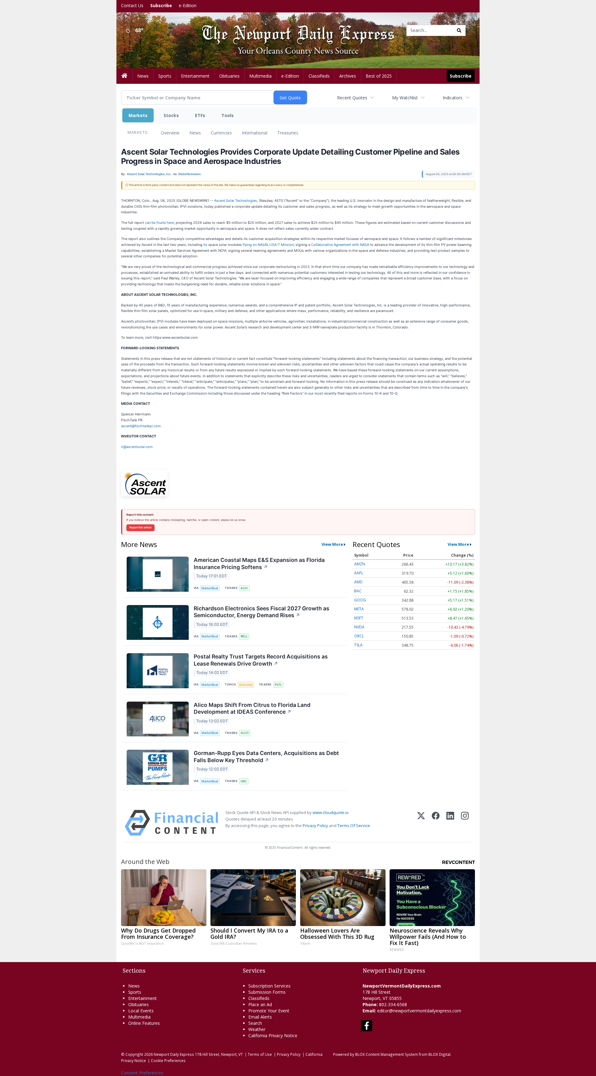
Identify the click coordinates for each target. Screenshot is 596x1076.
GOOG (360, 600)
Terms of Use (260, 1054)
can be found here (159, 222)
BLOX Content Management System (386, 1054)
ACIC (244, 588)
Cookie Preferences (168, 1060)
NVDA (359, 627)
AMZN (359, 564)
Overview (170, 133)
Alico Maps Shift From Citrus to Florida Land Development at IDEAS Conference (252, 708)
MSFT (358, 618)
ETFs (200, 115)
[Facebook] (435, 822)
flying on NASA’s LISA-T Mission (268, 244)
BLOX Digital (439, 1054)
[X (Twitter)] (421, 822)
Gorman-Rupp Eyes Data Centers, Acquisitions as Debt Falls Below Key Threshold (266, 756)
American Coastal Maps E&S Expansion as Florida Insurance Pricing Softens (259, 563)
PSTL (278, 684)
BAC (358, 591)
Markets (138, 115)
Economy (245, 684)
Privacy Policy (315, 825)
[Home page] (293, 30)
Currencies (221, 133)
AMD (358, 582)
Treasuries (287, 133)
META (359, 609)
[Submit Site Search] (459, 30)
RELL (244, 636)
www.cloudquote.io (331, 812)
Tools (227, 115)
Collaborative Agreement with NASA (340, 244)
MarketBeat (209, 588)
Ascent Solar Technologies (235, 200)
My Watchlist (405, 98)
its (205, 244)
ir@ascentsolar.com (137, 447)
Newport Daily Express (174, 1054)
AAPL (358, 573)
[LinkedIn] (450, 822)
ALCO (245, 733)
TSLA (358, 645)
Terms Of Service (353, 825)
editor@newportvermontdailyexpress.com (419, 1011)
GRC (244, 781)
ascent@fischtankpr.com (141, 426)
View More (332, 544)
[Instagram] (464, 822)
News (195, 133)
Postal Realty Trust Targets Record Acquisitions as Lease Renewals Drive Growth (261, 660)
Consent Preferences (142, 1073)
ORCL (359, 636)
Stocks (171, 115)
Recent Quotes (352, 98)
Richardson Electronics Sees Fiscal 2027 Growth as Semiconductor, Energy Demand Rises (261, 612)
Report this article (140, 527)
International (254, 133)
